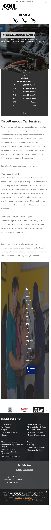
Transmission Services (36, 447)
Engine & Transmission (36, 435)
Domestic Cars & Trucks (37, 427)
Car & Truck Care (34, 424)
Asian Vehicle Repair (10, 432)
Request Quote (31, 370)
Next (46, 410)
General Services (8, 449)
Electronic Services (35, 432)
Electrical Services (35, 430)
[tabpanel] (24, 95)
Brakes (4, 435)
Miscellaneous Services (11, 456)
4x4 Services (7, 424)
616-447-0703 (12, 154)
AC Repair (6, 427)
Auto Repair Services (24, 470)
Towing (31, 445)
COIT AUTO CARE (7, 39)
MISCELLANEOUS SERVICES (33, 41)
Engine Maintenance (10, 442)
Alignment (6, 430)
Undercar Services (35, 450)
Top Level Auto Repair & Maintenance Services (19, 40)
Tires (30, 442)
